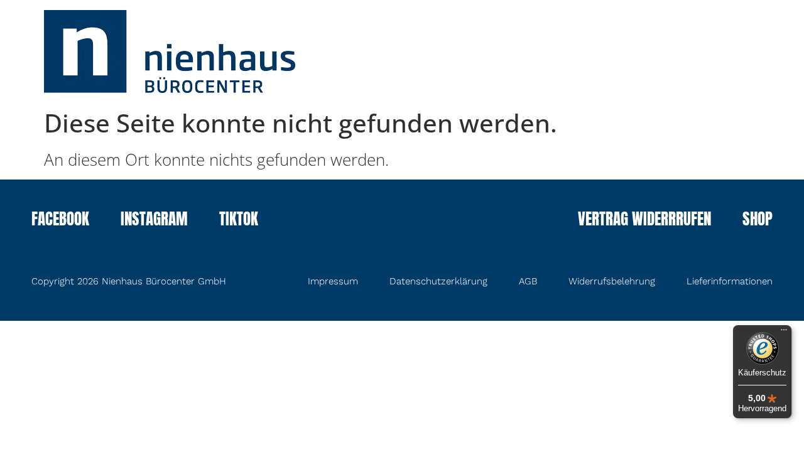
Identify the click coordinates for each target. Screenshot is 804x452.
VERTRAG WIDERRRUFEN (644, 220)
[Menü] (783, 332)
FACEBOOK (60, 220)
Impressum (333, 281)
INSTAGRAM (154, 220)
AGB (528, 281)
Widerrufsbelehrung (611, 281)
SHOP (757, 220)
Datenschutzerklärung (438, 281)
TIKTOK (238, 220)
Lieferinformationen (730, 281)
